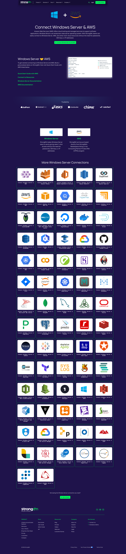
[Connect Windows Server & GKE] (25, 263)
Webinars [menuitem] (57, 529)
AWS (79, 138)
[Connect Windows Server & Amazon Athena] (45, 177)
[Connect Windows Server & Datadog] (84, 413)
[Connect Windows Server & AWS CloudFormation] (25, 392)
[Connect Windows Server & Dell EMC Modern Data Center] (45, 220)
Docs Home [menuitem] (41, 522)
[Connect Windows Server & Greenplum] (64, 263)
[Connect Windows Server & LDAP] (104, 435)
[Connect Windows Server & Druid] (104, 220)
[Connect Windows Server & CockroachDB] (25, 220)
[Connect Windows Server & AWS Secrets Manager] (45, 456)
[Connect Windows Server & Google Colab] (45, 263)
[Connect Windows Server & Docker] (84, 220)
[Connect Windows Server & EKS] (45, 242)
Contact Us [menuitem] (92, 522)
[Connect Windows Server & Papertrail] (84, 456)
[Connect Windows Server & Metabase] (104, 284)
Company (66, 2)
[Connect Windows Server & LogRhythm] (25, 478)
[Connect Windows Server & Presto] (64, 327)
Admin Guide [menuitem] (41, 527)
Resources (58, 2)
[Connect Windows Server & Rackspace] (84, 327)
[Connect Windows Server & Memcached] (84, 284)
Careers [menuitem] (73, 524)
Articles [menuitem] (57, 524)
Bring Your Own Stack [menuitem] (27, 531)
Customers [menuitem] (24, 535)
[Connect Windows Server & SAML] (45, 478)
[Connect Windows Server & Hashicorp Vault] (45, 413)
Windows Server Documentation (29, 81)
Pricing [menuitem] (23, 533)
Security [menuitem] (73, 527)
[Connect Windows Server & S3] (104, 392)
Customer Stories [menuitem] (59, 531)
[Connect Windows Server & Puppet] (64, 435)
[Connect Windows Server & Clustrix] (104, 199)
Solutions (45, 2)
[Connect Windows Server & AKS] (25, 177)
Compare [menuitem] (23, 538)
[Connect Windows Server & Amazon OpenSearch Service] (64, 177)
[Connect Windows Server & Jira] (25, 284)
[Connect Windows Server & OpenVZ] (84, 306)
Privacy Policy (74, 547)
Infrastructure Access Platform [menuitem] (27, 523)
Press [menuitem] (72, 531)
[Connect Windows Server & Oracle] (104, 306)
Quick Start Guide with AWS (28, 74)
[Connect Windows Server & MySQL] (64, 306)
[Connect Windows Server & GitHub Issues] (104, 242)
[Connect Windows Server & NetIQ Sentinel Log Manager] (25, 413)
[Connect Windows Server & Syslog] (64, 370)
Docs (52, 2)
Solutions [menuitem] (24, 526)
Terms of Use (100, 547)
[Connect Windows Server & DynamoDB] (25, 242)
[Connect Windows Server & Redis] (104, 327)
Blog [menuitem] (56, 522)
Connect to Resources (26, 77)
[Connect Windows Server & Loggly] (104, 456)
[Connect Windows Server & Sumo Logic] (84, 349)
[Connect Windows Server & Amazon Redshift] (84, 177)
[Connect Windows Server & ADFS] (84, 392)
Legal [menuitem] (72, 529)
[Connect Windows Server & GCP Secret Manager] (45, 435)
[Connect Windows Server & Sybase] (25, 349)
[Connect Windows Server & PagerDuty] (25, 327)
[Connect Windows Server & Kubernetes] (64, 284)
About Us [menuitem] (73, 522)
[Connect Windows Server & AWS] (25, 199)
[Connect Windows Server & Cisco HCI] (84, 199)
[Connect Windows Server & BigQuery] (64, 199)
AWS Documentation (25, 85)
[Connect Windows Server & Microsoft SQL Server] (25, 306)
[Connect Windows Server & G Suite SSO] (25, 435)
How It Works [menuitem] (24, 528)
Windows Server (51, 138)
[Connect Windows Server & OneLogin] (64, 392)
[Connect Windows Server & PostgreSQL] (45, 327)
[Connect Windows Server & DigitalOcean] (64, 220)
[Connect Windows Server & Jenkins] (104, 263)
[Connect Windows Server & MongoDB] (45, 306)
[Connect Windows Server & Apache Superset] (104, 177)
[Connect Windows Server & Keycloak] (25, 370)
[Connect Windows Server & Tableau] (45, 349)
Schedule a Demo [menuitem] (94, 524)
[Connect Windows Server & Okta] (84, 435)
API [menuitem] (39, 529)
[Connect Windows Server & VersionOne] (64, 349)
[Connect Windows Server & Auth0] (104, 349)
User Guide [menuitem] (41, 524)
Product (38, 2)
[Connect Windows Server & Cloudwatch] (45, 392)
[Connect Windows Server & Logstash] (25, 456)
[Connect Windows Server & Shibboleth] (84, 370)
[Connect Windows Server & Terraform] (45, 370)
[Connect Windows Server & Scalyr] (104, 370)
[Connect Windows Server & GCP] (84, 242)
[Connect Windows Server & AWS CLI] (45, 199)
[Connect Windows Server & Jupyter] (45, 284)
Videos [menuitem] (56, 527)
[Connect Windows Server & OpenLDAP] (104, 413)
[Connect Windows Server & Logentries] (64, 413)
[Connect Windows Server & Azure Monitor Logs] (64, 456)
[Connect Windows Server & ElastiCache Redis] (64, 242)
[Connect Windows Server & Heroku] (84, 263)
